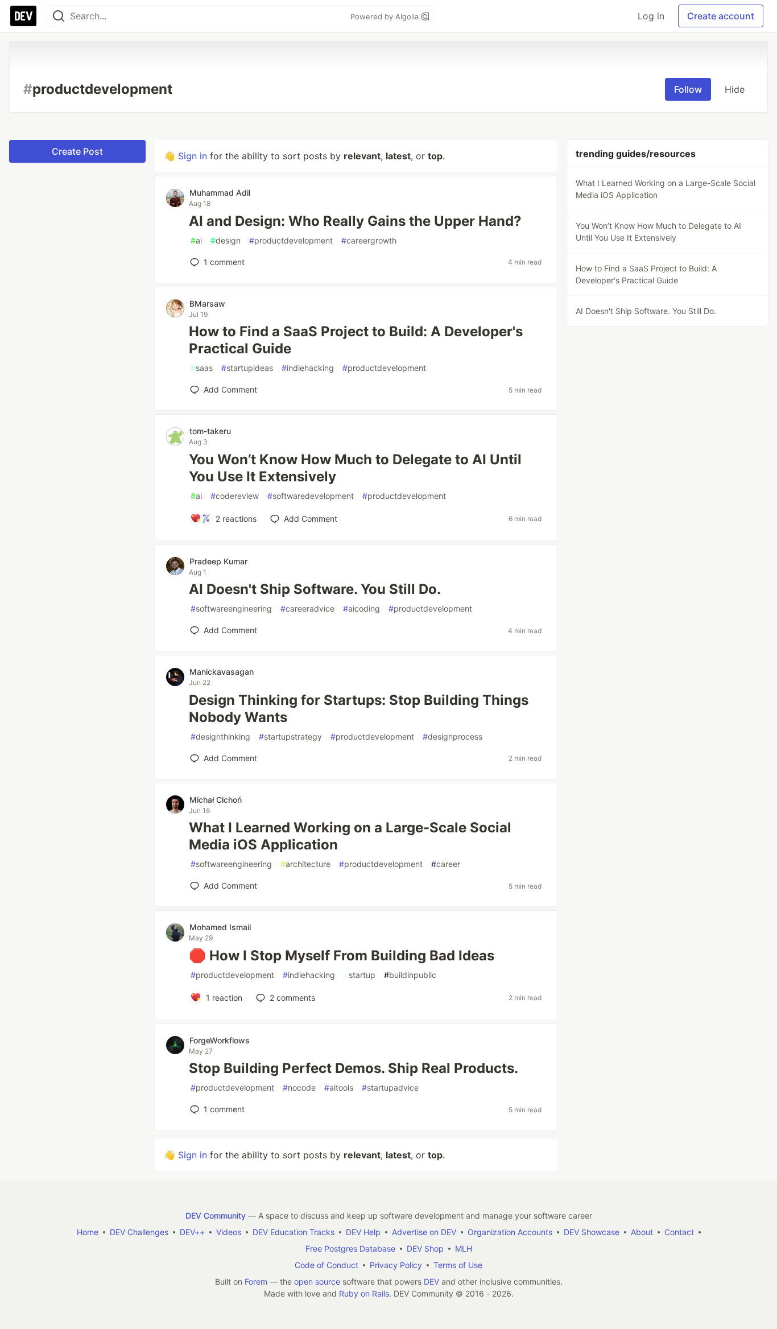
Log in (651, 16)
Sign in (192, 156)
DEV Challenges (139, 1232)
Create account (720, 16)
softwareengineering (231, 608)
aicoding (361, 608)
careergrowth (368, 240)
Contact (679, 1232)
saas (202, 368)
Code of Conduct (326, 1265)
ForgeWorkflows (219, 1040)
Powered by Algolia (385, 16)
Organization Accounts (510, 1232)
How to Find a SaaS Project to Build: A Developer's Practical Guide (356, 340)
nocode (299, 1087)
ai (196, 240)
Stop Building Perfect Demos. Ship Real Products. (353, 1068)
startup (359, 975)
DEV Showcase (591, 1232)
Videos (228, 1232)
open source (317, 1281)
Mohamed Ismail (220, 927)
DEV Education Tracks (293, 1232)
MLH (463, 1248)
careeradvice (307, 608)
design (225, 240)
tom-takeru (210, 431)
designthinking (220, 736)
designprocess (452, 736)
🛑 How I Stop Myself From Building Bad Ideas (341, 955)
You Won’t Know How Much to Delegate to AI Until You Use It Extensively (355, 468)
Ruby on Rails (364, 1293)
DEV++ (192, 1232)
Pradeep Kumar (218, 561)
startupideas (247, 368)
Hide (735, 89)
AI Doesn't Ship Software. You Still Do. (315, 589)
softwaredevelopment (310, 496)
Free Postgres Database (350, 1248)
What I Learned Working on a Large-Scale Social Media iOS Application (350, 836)
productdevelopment (291, 240)
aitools (338, 1087)
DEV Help (363, 1232)
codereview (234, 496)
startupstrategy (290, 736)
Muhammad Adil (219, 192)
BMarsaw (207, 303)
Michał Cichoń (215, 799)
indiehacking (308, 368)
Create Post (77, 151)
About (642, 1232)
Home (87, 1232)
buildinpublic (410, 975)
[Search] (58, 16)
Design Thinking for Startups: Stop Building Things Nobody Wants (358, 708)
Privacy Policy (396, 1265)
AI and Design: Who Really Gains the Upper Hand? (355, 221)
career (445, 864)
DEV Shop (425, 1248)
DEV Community (215, 1215)
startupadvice (390, 1087)
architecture (305, 864)
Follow (688, 89)
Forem (256, 1281)
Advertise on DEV (424, 1232)
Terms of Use (457, 1265)
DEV (431, 1281)
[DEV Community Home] (23, 16)
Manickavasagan (221, 671)
